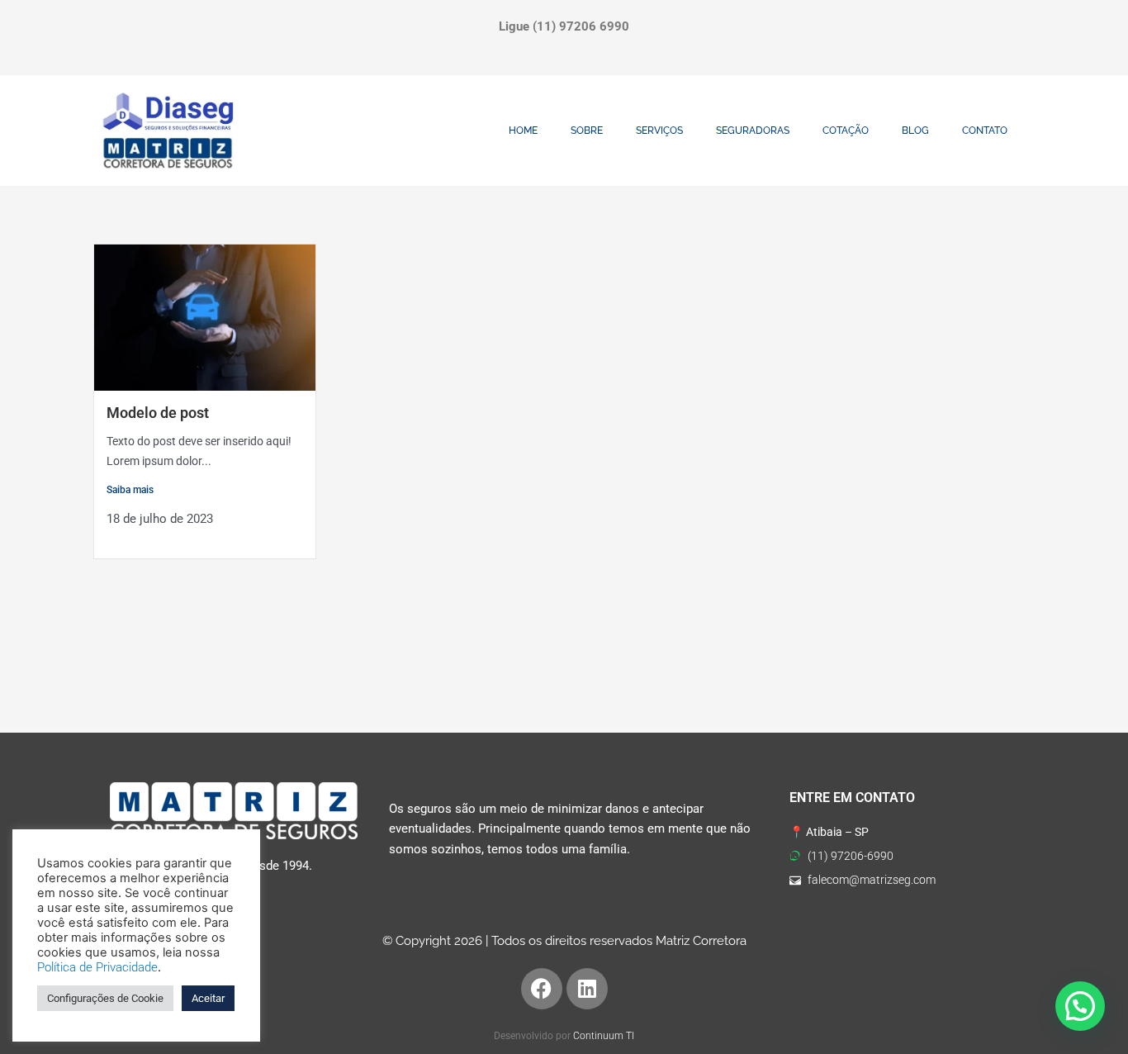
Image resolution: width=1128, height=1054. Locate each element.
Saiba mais (130, 490)
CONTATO (984, 130)
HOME (523, 130)
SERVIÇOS (659, 130)
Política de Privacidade (97, 967)
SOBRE (587, 130)
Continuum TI (603, 1036)
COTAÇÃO (845, 130)
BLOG (915, 130)
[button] (1080, 1006)
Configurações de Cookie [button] (105, 998)
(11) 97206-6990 (850, 855)
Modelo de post (158, 412)
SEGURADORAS (752, 130)
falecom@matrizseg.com (872, 879)
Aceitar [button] (208, 998)
